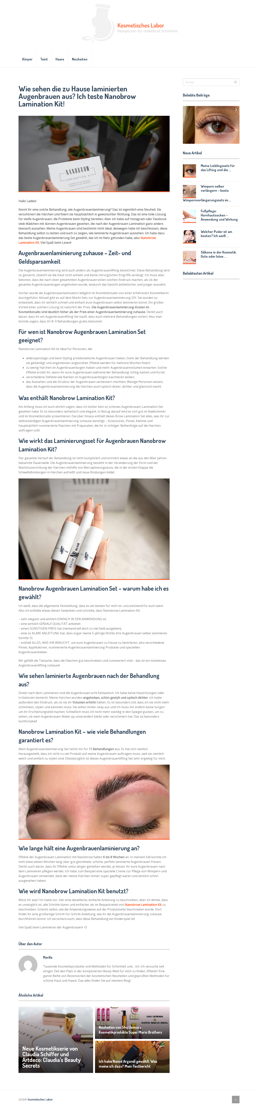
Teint (44, 59)
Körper (27, 59)
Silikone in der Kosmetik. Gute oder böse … (219, 254)
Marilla (47, 957)
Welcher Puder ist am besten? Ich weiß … (216, 234)
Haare (60, 59)
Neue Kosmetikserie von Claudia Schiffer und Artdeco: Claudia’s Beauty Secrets (51, 1057)
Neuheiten (79, 59)
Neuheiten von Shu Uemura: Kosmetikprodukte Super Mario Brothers (130, 1030)
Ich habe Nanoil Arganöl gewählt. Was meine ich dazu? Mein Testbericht (128, 1064)
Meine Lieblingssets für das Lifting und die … (218, 168)
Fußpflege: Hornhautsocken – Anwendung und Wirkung (219, 215)
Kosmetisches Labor (40, 1099)
